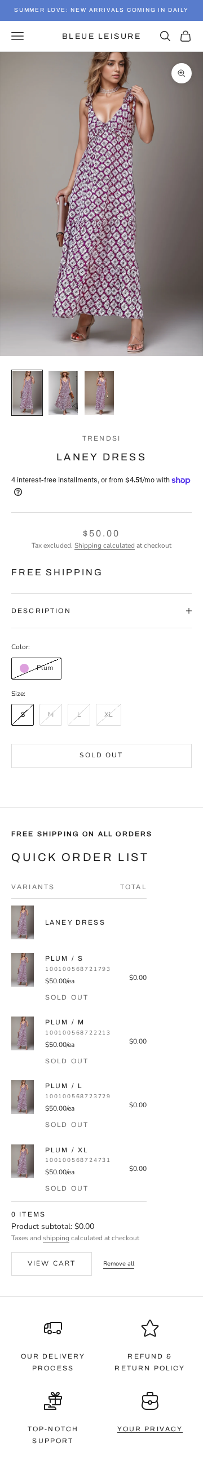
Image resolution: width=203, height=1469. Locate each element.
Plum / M (65, 1022)
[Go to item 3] (99, 393)
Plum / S (64, 958)
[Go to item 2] (63, 393)
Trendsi (101, 438)
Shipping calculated (104, 545)
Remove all (118, 1263)
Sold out (101, 755)
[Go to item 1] (27, 393)
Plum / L (63, 1086)
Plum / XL (66, 1150)
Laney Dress (75, 922)
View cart (52, 1263)
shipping (56, 1237)
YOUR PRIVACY (150, 1429)
